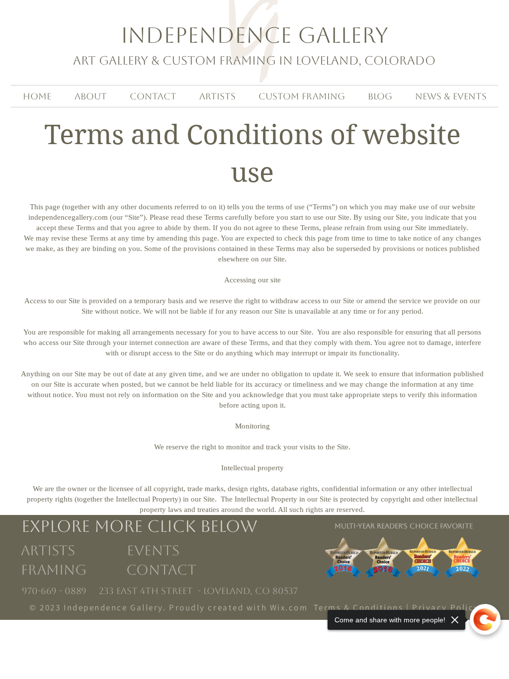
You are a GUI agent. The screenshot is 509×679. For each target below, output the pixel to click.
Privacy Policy (445, 607)
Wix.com (289, 607)
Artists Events (102, 550)
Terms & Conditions (359, 607)
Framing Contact (110, 570)
